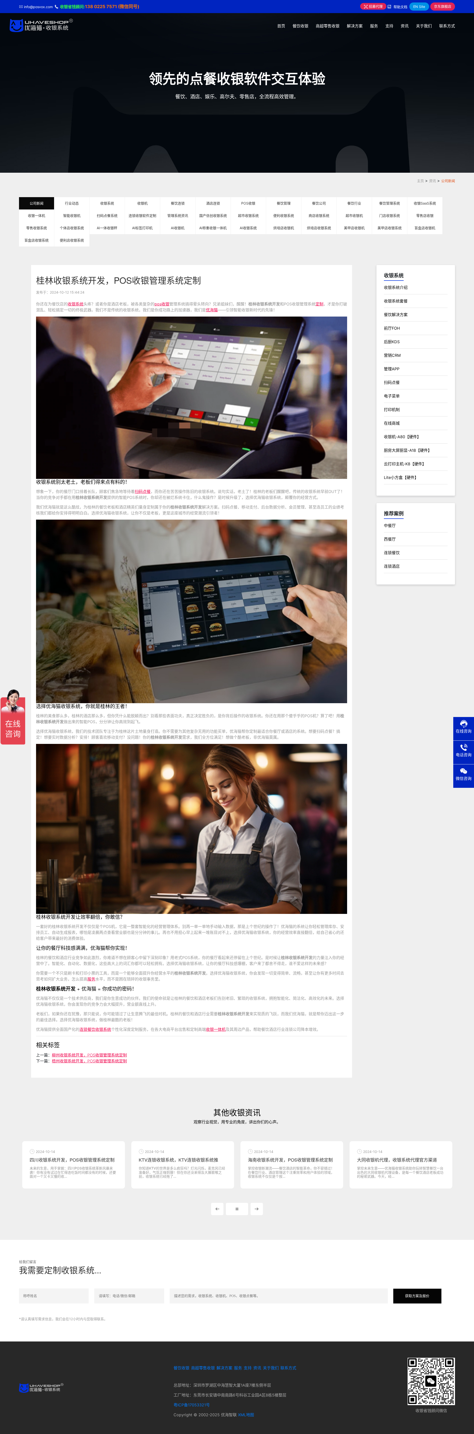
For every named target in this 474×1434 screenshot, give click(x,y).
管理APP (391, 368)
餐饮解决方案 (396, 314)
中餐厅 (390, 525)
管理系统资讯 (177, 215)
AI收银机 (177, 228)
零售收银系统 (36, 228)
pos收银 (162, 304)
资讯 (405, 25)
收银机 (142, 203)
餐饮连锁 (178, 203)
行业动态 (72, 203)
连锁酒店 (392, 566)
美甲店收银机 (354, 228)
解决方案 (355, 25)
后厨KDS (392, 341)
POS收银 (248, 203)
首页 (281, 25)
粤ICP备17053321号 (192, 1404)
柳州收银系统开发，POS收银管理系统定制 (89, 1055)
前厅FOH (392, 328)
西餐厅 (390, 539)
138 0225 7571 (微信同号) (112, 6)
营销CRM (392, 355)
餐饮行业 (354, 203)
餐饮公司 (319, 203)
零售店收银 (425, 215)
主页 (420, 181)
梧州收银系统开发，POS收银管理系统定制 (89, 1060)
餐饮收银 (300, 25)
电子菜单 (392, 396)
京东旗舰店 (442, 6)
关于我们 (424, 25)
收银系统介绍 (396, 287)
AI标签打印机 (142, 228)
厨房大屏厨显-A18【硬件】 (408, 450)
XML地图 (246, 1414)
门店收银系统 (389, 215)
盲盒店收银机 (425, 228)
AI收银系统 (248, 228)
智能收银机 (71, 215)
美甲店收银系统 (389, 228)
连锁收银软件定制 (142, 215)
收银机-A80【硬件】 (402, 436)
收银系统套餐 (396, 301)
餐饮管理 (284, 203)
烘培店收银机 (283, 228)
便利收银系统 (283, 215)
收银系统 (107, 203)
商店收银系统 (319, 215)
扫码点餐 (143, 491)
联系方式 (447, 25)
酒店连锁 (213, 203)
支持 (389, 25)
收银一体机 (36, 215)
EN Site (419, 6)
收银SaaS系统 (425, 203)
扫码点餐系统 (107, 215)
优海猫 (212, 309)
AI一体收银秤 (107, 228)
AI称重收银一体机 (213, 228)
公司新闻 (448, 181)
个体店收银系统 (72, 228)
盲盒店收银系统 (36, 240)
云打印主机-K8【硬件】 (405, 463)
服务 (374, 25)
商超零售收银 (327, 25)
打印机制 (392, 409)
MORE (237, 1209)
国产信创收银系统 (213, 215)
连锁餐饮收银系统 (95, 1029)
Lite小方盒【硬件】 (401, 477)
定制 (319, 304)
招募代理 (375, 6)
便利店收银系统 (72, 240)
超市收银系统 (248, 215)
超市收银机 (354, 215)
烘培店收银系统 (319, 228)
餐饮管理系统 (389, 203)
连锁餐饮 (392, 552)
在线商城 (392, 423)
